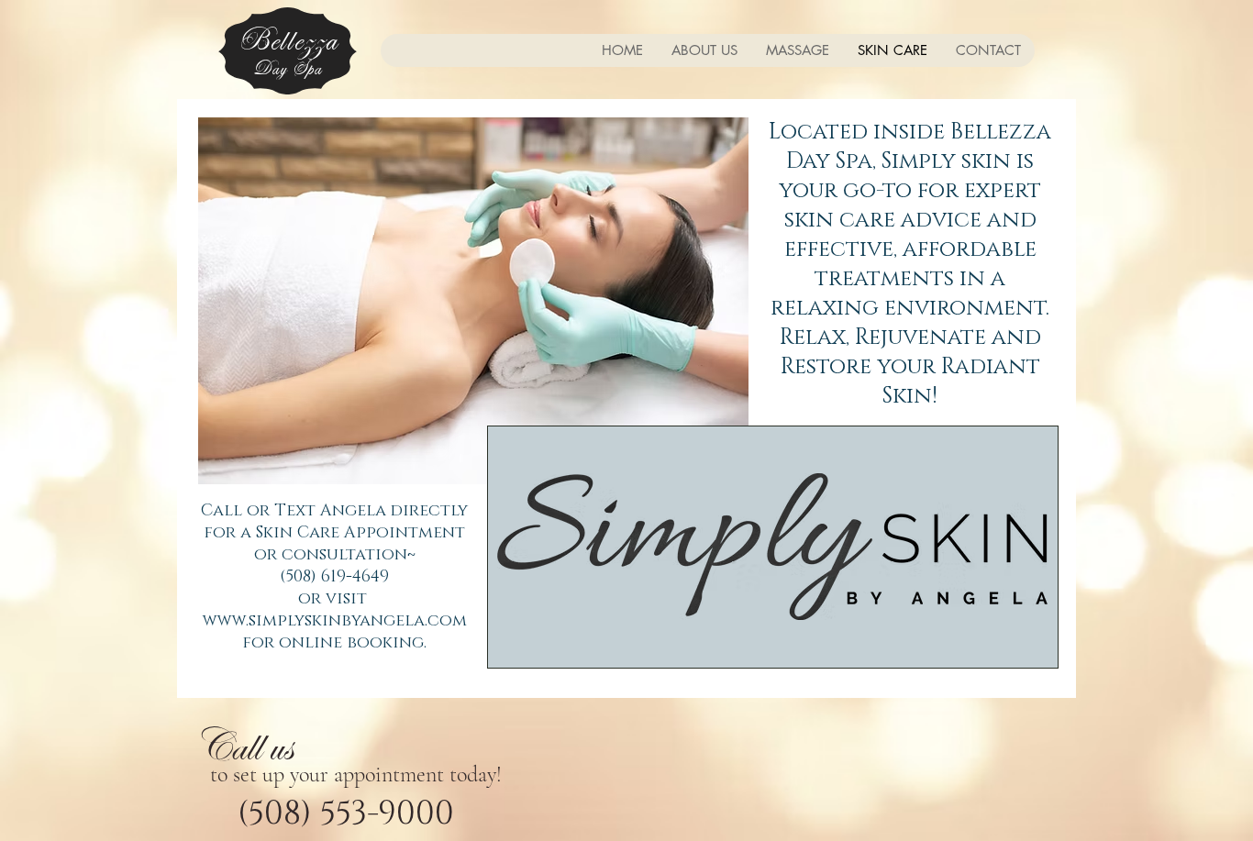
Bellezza (288, 40)
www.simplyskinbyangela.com (335, 621)
